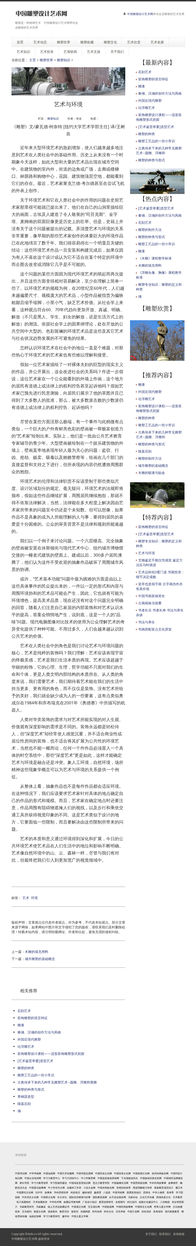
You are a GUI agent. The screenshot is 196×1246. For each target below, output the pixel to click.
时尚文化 (109, 1211)
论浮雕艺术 (25, 1046)
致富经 (74, 1211)
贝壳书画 (120, 1211)
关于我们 (151, 1234)
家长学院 (24, 1183)
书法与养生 (146, 622)
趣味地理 (87, 1192)
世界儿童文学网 (162, 1206)
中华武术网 (55, 1202)
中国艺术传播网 (65, 1173)
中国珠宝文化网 (143, 1206)
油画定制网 (35, 1216)
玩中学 (39, 1192)
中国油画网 (49, 1173)
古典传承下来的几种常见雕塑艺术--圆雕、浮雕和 (159, 150)
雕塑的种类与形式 (30, 1089)
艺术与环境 (146, 553)
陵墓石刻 (24, 1103)
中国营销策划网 (139, 1183)
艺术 (25, 897)
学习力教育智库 (39, 1183)
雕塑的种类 (25, 1068)
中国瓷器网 (108, 1206)
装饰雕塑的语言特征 (32, 1018)
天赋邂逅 (41, 1206)
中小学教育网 (88, 1178)
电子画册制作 (23, 1202)
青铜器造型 (25, 1096)
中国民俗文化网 (103, 1173)
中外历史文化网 (30, 1197)
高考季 (170, 1192)
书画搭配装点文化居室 (155, 629)
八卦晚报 (165, 1202)
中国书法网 (21, 1173)
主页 (32, 60)
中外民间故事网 (157, 1183)
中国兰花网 (133, 1211)
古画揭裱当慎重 (150, 603)
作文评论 (62, 1197)
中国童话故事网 (37, 1187)
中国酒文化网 (78, 1206)
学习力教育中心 (51, 1178)
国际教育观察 (100, 1197)
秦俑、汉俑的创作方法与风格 (39, 1032)
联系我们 (165, 1234)
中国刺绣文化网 (141, 1173)
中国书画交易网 (84, 1173)
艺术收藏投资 (40, 1202)
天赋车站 (133, 1197)
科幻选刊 (132, 1202)
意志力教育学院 (101, 1183)
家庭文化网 (40, 1211)
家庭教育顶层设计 (163, 1187)
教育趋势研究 (106, 1202)
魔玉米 (179, 1187)
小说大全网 (89, 1187)
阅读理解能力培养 (142, 1187)
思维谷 (146, 1192)
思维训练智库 (123, 1187)
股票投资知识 (134, 1192)
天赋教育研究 (27, 1206)
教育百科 (64, 1211)
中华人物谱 (158, 1192)
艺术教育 (177, 1197)
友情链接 (179, 1234)
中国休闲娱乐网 (106, 1187)
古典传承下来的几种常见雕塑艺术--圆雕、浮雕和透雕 (57, 1082)
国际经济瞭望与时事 (80, 1197)
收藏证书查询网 (72, 1202)
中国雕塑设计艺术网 (140, 14)
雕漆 (20, 1025)
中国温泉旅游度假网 (108, 1178)
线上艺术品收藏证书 (58, 1206)
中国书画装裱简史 (151, 596)
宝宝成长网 (94, 1206)
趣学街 (65, 1216)
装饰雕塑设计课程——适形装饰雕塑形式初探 (50, 1053)
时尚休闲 (97, 1211)
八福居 (106, 1192)
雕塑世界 (46, 60)
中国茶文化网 (48, 1197)
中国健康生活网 (120, 1183)
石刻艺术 (24, 1010)
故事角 (48, 1192)
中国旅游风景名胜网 (151, 1178)
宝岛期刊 (27, 1211)
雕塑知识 (63, 60)
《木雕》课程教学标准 (155, 258)
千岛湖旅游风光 (129, 1178)
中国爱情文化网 (24, 1192)
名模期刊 (120, 1202)
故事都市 (173, 1183)
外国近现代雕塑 (29, 1039)
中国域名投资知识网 (80, 1183)
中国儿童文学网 (79, 1216)
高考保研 (158, 1211)
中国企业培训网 (32, 1178)
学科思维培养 (61, 1192)
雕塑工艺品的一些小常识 (35, 1075)
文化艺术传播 (147, 1197)
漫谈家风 (52, 1211)
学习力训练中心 (70, 1178)
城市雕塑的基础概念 (40, 958)
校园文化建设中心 (148, 1202)
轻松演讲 (146, 1211)
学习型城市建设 (58, 1183)
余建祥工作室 (74, 1187)
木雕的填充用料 (36, 951)
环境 (34, 897)
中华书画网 (35, 1173)
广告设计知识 (89, 1202)
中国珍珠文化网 (122, 1173)
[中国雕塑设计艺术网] (41, 13)
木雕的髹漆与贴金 (151, 472)
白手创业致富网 (117, 1197)
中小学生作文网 (56, 1187)
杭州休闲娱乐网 (160, 1173)
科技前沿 (75, 1192)
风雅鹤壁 (85, 1211)
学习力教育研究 (51, 1216)
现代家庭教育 (172, 1211)
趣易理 (97, 1192)
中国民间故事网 (124, 1206)
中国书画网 (119, 1192)
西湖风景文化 (163, 1197)
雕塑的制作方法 (150, 229)
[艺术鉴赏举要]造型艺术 (35, 1060)
